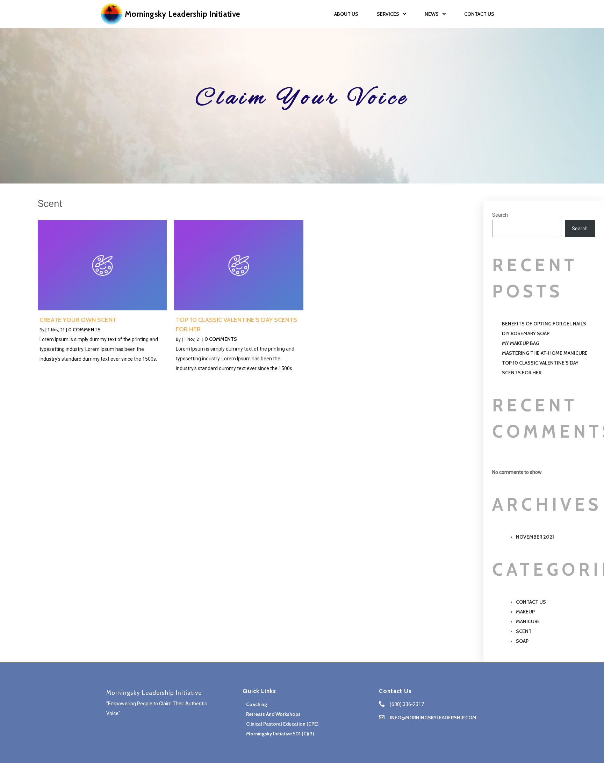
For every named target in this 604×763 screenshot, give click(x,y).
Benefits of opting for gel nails (544, 324)
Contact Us (531, 602)
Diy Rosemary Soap (525, 333)
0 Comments (84, 329)
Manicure (528, 621)
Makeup (525, 612)
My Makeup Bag (520, 343)
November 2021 (535, 537)
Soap (522, 641)
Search (500, 215)
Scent (524, 631)
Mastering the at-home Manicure (545, 353)
